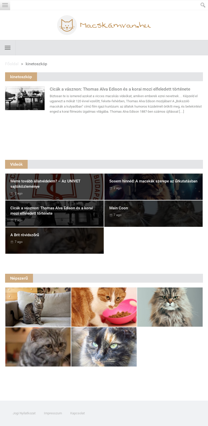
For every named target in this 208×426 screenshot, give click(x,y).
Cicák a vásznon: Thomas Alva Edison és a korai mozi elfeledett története (120, 89)
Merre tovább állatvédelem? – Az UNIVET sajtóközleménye (45, 184)
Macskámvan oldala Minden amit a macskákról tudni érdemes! (104, 25)
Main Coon (118, 208)
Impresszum (53, 413)
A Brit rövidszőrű (24, 235)
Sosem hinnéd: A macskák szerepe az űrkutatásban (153, 181)
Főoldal (12, 63)
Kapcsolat (77, 413)
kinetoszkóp (21, 76)
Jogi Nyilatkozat (24, 413)
